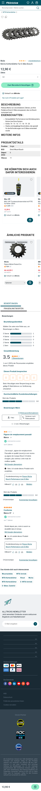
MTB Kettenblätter (9, 12)
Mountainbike (7, 574)
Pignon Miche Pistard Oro (13, 264)
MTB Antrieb (21, 574)
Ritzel (22, 578)
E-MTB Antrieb (26, 582)
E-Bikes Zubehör (8, 586)
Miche (3, 61)
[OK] (35, 624)
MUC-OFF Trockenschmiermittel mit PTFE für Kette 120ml (18, 202)
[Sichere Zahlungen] (13, 668)
